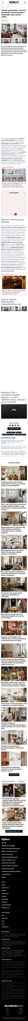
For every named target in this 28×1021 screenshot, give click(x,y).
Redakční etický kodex (8, 863)
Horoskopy (5, 899)
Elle (3, 915)
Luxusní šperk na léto (8, 945)
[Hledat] (25, 2)
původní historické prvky (18, 160)
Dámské (20, 1010)
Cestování (6, 935)
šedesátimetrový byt (14, 138)
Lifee (3, 924)
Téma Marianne (6, 905)
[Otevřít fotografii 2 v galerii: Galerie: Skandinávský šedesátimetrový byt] (16, 41)
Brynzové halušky (18, 955)
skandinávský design (8, 434)
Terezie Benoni (4, 20)
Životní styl (5, 887)
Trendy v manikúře (5, 941)
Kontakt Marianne (7, 854)
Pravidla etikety (4, 933)
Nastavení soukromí (8, 868)
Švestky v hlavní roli (14, 950)
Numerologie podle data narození (15, 935)
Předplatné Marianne (8, 846)
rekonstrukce (11, 432)
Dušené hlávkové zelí (6, 950)
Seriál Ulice (13, 942)
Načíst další (14, 774)
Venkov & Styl (6, 907)
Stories (4, 896)
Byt (8, 6)
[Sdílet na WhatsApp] (18, 425)
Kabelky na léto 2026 (16, 943)
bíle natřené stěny (5, 240)
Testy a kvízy (18, 933)
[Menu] (3, 2)
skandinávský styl (20, 434)
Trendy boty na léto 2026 (6, 943)
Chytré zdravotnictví (20, 942)
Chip (3, 921)
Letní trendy (9, 936)
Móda (3, 882)
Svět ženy (5, 918)
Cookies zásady (6, 874)
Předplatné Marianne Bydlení (11, 848)
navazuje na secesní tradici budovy (10, 261)
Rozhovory (5, 893)
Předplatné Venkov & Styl (9, 851)
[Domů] (14, 2)
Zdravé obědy (15, 936)
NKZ (7, 1011)
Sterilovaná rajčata (9, 952)
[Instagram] (5, 843)
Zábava (4, 890)
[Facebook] (2, 843)
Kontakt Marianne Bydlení (10, 857)
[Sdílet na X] (12, 425)
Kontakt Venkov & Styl (8, 860)
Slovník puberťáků (11, 933)
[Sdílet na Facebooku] (10, 425)
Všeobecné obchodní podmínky (11, 871)
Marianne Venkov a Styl (13, 831)
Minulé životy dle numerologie (15, 941)
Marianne (20, 1008)
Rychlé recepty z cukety (11, 956)
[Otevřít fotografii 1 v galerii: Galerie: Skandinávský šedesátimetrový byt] (6, 41)
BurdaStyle (20, 1011)
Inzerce (4, 877)
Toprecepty (5, 927)
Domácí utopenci (10, 955)
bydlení (19, 432)
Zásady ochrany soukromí (10, 865)
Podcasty (4, 902)
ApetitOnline (6, 912)
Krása (3, 885)
